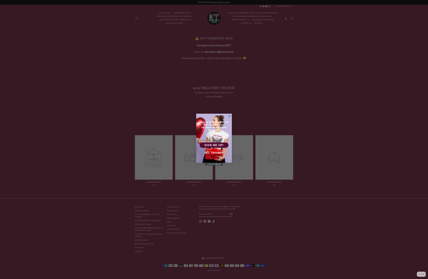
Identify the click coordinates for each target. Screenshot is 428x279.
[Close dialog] (229, 116)
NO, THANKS (214, 152)
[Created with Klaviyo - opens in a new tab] (214, 164)
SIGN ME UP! (214, 145)
